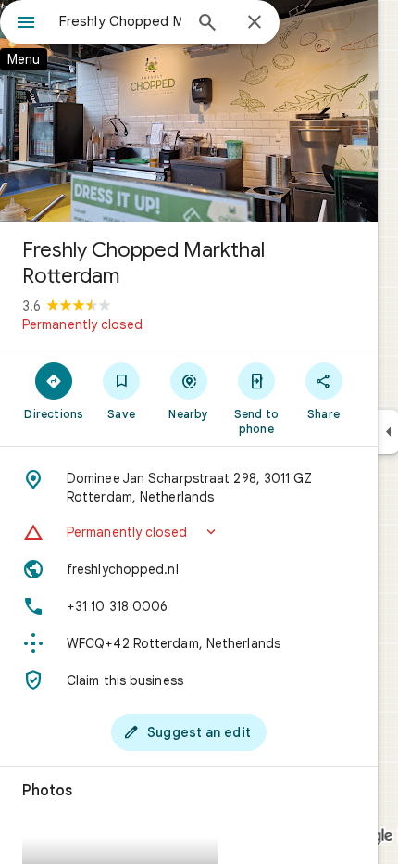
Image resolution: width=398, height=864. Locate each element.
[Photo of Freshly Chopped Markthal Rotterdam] (189, 111)
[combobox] (120, 21)
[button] (189, 532)
